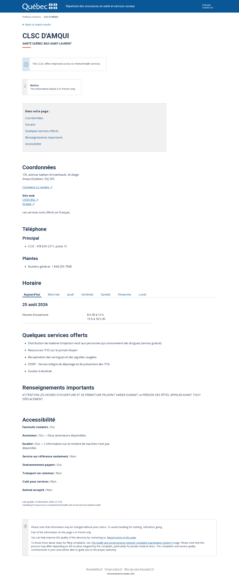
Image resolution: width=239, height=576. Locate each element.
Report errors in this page (121, 537)
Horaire (30, 124)
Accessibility (93, 569)
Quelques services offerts (41, 131)
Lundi (143, 294)
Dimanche (125, 294)
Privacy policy (112, 569)
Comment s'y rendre (36, 187)
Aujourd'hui (32, 294)
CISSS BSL (29, 200)
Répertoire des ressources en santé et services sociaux (100, 6)
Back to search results (38, 24)
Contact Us (207, 7)
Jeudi (71, 294)
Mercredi (54, 294)
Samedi (106, 294)
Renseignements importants (44, 137)
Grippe (27, 204)
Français (206, 5)
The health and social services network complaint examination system (131, 542)
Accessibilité (33, 144)
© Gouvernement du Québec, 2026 (120, 574)
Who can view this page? (138, 569)
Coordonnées (34, 118)
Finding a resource (31, 16)
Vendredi (87, 294)
